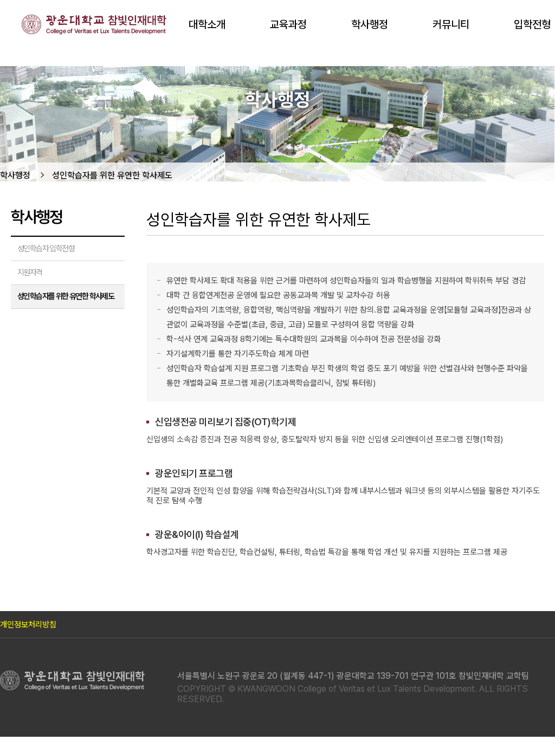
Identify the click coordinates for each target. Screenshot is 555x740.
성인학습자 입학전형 (45, 249)
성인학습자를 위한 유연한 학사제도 (112, 175)
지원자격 (29, 272)
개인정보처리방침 (28, 624)
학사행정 (369, 24)
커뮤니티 (451, 24)
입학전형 (532, 24)
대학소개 (207, 24)
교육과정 (288, 24)
